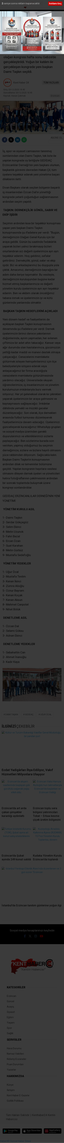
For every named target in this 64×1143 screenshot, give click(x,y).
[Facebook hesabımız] (25, 936)
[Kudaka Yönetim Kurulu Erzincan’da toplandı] (47, 839)
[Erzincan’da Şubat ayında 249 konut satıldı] (16, 839)
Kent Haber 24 (21, 82)
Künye (10, 1084)
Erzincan (55, 95)
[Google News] (55, 141)
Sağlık (10, 1033)
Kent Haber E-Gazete (18, 1095)
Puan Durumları (15, 1064)
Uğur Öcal (46, 714)
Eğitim (10, 1017)
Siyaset (11, 1012)
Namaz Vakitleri (15, 1053)
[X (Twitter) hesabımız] (30, 936)
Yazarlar (11, 1069)
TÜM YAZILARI (51, 82)
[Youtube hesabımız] (41, 936)
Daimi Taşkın (11, 714)
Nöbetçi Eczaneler (16, 1059)
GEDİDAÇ (29, 714)
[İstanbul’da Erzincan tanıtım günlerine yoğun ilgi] (32, 884)
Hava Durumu (14, 1048)
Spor (9, 1028)
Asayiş (10, 1006)
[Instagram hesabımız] (35, 936)
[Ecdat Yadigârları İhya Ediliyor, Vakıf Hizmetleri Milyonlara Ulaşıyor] (32, 748)
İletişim (11, 1090)
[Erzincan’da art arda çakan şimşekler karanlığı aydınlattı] (16, 792)
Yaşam (11, 1022)
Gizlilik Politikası (15, 1100)
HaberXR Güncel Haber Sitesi (15, 1141)
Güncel (10, 1001)
